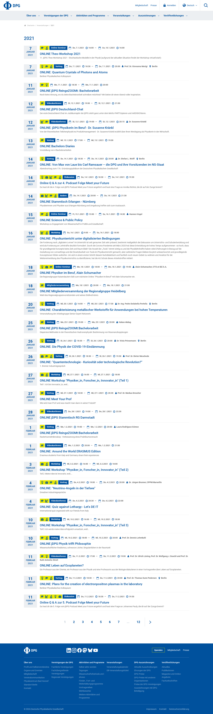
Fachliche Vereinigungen (62, 667)
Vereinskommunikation (34, 677)
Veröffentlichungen (174, 15)
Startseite (30, 25)
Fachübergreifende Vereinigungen (59, 672)
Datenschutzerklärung (179, 709)
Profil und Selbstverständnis (36, 667)
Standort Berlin (30, 685)
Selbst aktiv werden (87, 667)
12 (138, 622)
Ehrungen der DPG (142, 670)
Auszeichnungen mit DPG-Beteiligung (146, 689)
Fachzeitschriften (169, 681)
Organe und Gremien (33, 670)
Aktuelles (166, 667)
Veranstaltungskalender (117, 667)
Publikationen (168, 670)
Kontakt (27, 688)
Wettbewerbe (85, 691)
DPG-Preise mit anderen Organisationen (144, 679)
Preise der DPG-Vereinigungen (147, 684)
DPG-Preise (139, 674)
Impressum (151, 709)
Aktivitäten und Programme (90, 15)
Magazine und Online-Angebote (171, 675)
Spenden (158, 650)
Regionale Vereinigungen (62, 677)
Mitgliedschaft (141, 5)
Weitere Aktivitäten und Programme (89, 696)
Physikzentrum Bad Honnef (36, 681)
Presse (154, 5)
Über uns (31, 15)
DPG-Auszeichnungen (144, 662)
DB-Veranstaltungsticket (118, 670)
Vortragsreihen (85, 687)
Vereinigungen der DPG (56, 15)
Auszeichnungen (147, 15)
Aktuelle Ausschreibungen (145, 667)
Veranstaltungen (121, 15)
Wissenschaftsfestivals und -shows (92, 675)
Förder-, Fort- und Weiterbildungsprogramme (91, 682)
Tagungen (83, 670)
